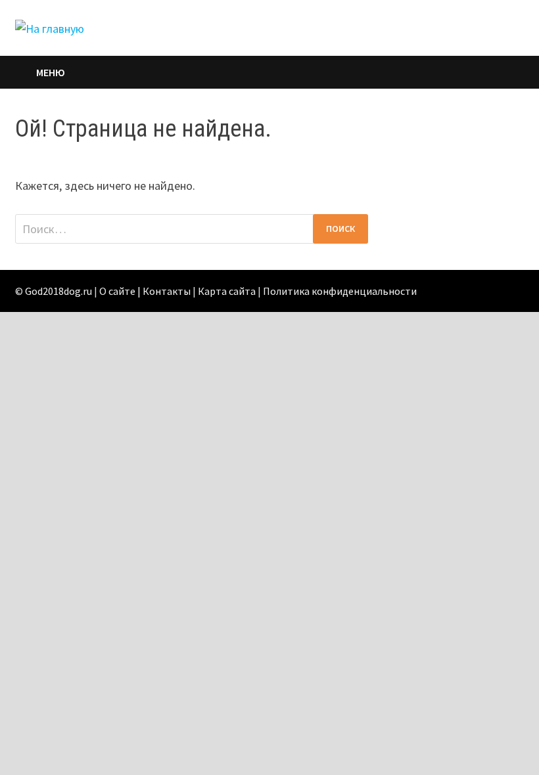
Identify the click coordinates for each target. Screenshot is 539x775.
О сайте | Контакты (145, 291)
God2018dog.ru (58, 291)
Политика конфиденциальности (340, 291)
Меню (50, 72)
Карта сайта (227, 291)
